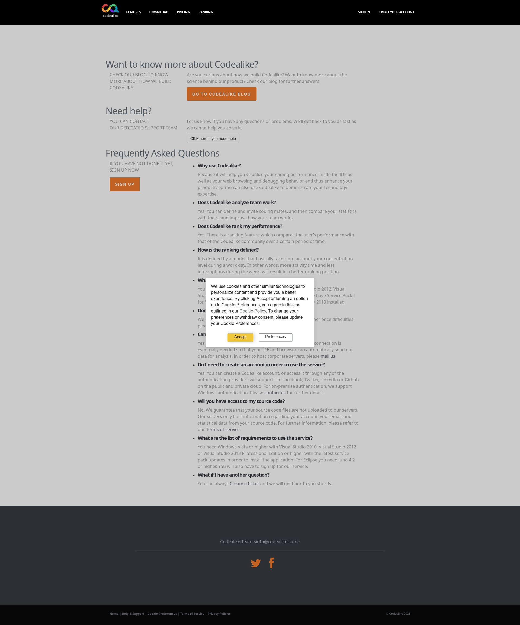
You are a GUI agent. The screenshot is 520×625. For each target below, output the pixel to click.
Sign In (364, 12)
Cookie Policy (252, 311)
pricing (183, 12)
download (158, 12)
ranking (206, 12)
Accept (240, 336)
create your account (396, 12)
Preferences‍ (275, 336)
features (133, 12)
